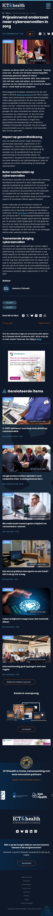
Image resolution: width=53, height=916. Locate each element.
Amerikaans (23, 213)
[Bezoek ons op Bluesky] (22, 831)
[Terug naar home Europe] (13, 6)
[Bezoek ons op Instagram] (35, 831)
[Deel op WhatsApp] (45, 315)
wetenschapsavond (25, 94)
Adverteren (26, 881)
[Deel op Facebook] (36, 315)
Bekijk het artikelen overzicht (19, 682)
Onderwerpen (26, 884)
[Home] (3, 13)
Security (9, 303)
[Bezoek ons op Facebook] (26, 831)
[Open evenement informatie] (47, 910)
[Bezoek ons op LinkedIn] (31, 831)
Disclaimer (26, 892)
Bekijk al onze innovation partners (26, 780)
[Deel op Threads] (40, 34)
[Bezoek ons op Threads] (17, 831)
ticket (38, 339)
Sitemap (26, 896)
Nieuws (8, 13)
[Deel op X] (44, 34)
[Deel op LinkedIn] (40, 315)
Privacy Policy (26, 888)
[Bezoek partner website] (12, 795)
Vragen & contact (26, 877)
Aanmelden (26, 863)
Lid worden (26, 729)
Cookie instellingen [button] (26, 903)
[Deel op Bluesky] (48, 34)
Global (26, 899)
